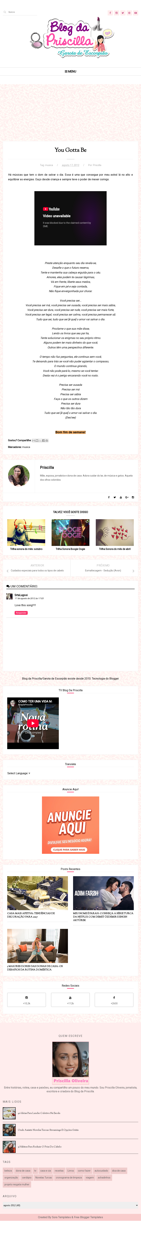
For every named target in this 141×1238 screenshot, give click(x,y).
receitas (59, 1170)
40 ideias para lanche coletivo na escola (39, 1113)
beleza (8, 1170)
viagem (90, 1177)
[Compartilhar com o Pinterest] (46, 440)
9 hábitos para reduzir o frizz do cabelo (39, 1147)
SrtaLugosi (21, 595)
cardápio (26, 1177)
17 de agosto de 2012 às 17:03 (29, 598)
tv (35, 1170)
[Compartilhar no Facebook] (43, 440)
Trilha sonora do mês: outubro (26, 549)
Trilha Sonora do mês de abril (115, 549)
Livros (71, 1170)
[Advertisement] (70, 117)
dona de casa (23, 1170)
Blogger (114, 678)
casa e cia (45, 1170)
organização (11, 1177)
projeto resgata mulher (16, 1184)
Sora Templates (61, 1217)
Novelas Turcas (43, 1177)
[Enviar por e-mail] (33, 440)
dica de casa (119, 1170)
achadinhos (104, 1177)
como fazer (84, 1170)
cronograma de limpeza (69, 1177)
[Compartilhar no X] (40, 440)
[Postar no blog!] (37, 440)
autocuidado (101, 1170)
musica (49, 165)
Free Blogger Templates (88, 1217)
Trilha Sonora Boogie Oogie (70, 549)
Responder (21, 613)
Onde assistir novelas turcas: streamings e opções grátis (48, 1130)
